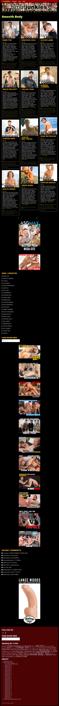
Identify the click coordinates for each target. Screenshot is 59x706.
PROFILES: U (8, 691)
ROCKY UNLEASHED (8, 311)
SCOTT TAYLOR (16, 572)
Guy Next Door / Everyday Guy (24, 651)
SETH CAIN (6, 290)
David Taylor (15, 555)
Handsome (33, 64)
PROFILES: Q (8, 686)
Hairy (37, 651)
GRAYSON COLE (7, 295)
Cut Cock (36, 648)
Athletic (4, 63)
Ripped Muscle (10, 165)
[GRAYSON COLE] (29, 29)
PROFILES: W (8, 694)
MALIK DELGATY (7, 314)
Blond (35, 61)
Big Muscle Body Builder (49, 646)
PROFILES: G (8, 673)
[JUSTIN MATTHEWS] (29, 127)
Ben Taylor (9, 567)
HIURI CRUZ (6, 307)
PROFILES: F (8, 671)
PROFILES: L (8, 679)
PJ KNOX (5, 281)
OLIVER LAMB (6, 297)
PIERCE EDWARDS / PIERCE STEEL (19, 553)
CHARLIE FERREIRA (8, 278)
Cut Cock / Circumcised (47, 648)
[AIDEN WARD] (29, 175)
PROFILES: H (8, 674)
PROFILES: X (8, 695)
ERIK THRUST (6, 321)
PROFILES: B (8, 666)
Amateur (4, 646)
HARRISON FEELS (7, 319)
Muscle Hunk (12, 115)
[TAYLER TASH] (29, 79)
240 (36, 218)
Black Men (4, 648)
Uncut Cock (48, 114)
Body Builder (5, 112)
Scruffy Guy (14, 655)
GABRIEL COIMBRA (8, 309)
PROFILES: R (8, 687)
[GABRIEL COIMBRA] (48, 75)
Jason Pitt (14, 562)
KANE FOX (5, 288)
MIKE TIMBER (14, 574)
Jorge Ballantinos (15, 565)
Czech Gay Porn (15, 649)
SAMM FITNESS (17, 569)
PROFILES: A (8, 665)
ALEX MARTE (6, 283)
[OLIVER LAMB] (48, 29)
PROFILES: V (8, 692)
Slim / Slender (24, 655)
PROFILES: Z (8, 697)
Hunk (48, 111)
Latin (51, 111)
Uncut (45, 114)
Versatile (12, 67)
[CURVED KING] (10, 128)
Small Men (53, 61)
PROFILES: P (8, 684)
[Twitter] (3, 633)
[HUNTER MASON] (48, 172)
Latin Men (54, 111)
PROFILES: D (8, 669)
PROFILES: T (8, 690)
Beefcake (28, 646)
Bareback (8, 210)
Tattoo (54, 112)
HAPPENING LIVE (7, 661)
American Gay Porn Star (26, 61)
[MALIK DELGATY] (10, 79)
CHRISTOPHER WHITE (9, 285)
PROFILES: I (8, 675)
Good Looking (27, 64)
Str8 (44, 654)
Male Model (15, 653)
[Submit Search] (3, 340)
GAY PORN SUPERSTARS (11, 664)
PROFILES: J (8, 677)
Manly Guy (45, 112)
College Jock (13, 63)
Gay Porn (32, 63)
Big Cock (42, 108)
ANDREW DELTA (7, 323)
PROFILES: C (8, 668)
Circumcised (9, 63)
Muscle (8, 115)
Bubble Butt (31, 109)
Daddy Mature (25, 649)
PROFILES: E (8, 670)
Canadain (23, 111)
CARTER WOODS (7, 326)
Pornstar (23, 115)
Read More (11, 60)
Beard (23, 646)
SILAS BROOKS (7, 292)
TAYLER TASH (6, 330)
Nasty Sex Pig (52, 653)
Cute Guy (6, 64)
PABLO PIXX (6, 276)
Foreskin (27, 111)
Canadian (9, 112)
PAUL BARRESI (15, 557)
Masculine (29, 653)
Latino (42, 112)
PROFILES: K (8, 678)
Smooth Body (8, 67)
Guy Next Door (9, 651)
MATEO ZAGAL (7, 316)
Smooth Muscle (5, 167)
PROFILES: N (8, 682)
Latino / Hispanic (6, 653)
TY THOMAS (17, 560)
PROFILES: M (8, 681)
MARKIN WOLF (7, 300)
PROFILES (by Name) (8, 662)
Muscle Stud (25, 163)
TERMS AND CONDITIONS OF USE (12, 699)
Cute (45, 61)
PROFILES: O (8, 683)
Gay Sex (8, 113)
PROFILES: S (8, 688)
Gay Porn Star (11, 64)
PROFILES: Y (8, 696)
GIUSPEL (5, 333)
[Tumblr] (5, 633)
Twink (47, 63)
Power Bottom (6, 655)
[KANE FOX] (10, 29)
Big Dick (46, 108)
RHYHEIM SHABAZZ (8, 302)
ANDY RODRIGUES (8, 304)
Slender (4, 67)
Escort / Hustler (5, 212)
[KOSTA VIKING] (10, 178)
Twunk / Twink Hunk (51, 63)
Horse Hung (43, 111)
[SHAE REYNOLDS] (48, 126)
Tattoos (42, 114)
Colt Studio (31, 648)
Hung (46, 111)
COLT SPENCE (6, 328)
